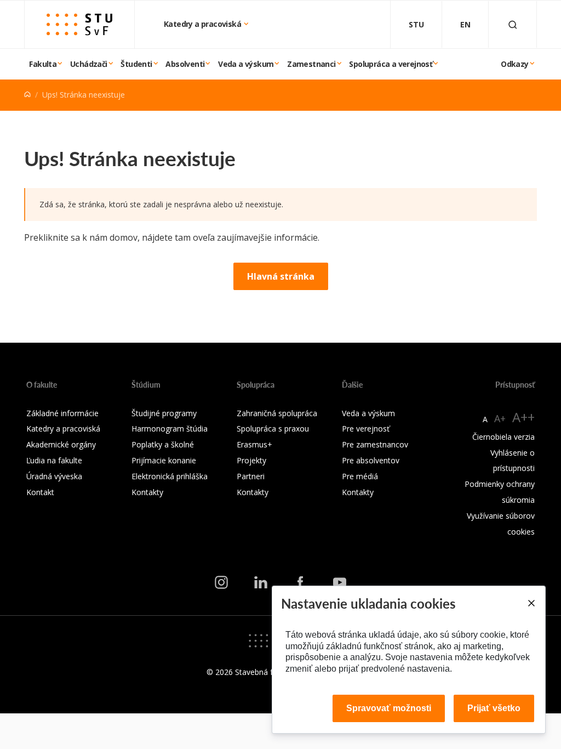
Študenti (136, 64)
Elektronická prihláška (169, 476)
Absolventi (184, 64)
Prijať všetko (493, 708)
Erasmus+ (254, 444)
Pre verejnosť (366, 428)
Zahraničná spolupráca (277, 413)
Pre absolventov (370, 460)
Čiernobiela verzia (503, 437)
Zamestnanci (311, 64)
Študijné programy (164, 413)
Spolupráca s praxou (273, 428)
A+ (500, 418)
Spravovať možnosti (388, 708)
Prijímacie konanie (163, 460)
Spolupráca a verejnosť (390, 64)
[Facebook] (300, 582)
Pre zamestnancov (375, 444)
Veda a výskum (245, 64)
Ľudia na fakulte (54, 460)
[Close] (530, 603)
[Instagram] (221, 582)
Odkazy (514, 64)
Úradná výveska (54, 476)
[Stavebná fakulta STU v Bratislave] (79, 24)
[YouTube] (340, 582)
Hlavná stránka (280, 276)
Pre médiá (360, 476)
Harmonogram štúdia (169, 428)
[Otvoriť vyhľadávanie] (513, 24)
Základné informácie (62, 413)
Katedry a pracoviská (203, 24)
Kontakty (147, 492)
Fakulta (42, 64)
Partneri (251, 476)
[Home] (27, 94)
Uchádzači (88, 64)
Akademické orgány (61, 444)
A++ (523, 417)
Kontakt (40, 492)
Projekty (251, 460)
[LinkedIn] (261, 582)
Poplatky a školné (162, 444)
